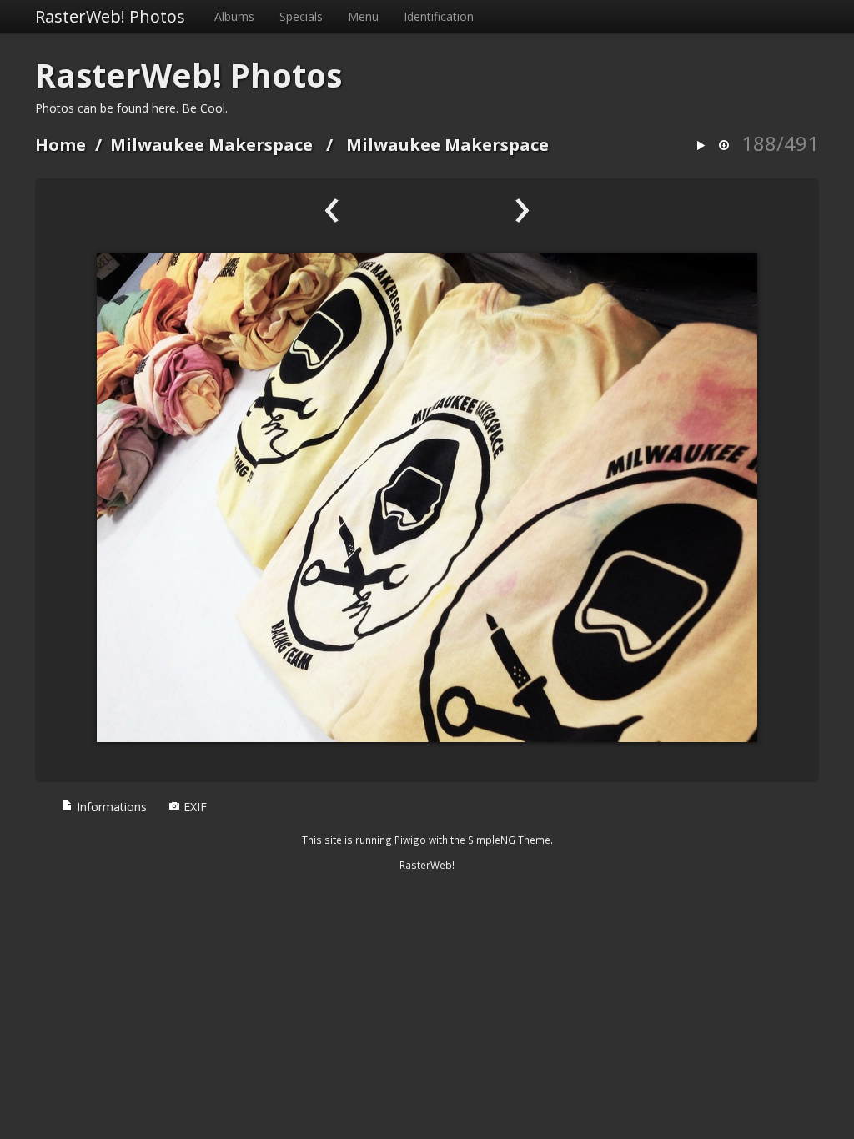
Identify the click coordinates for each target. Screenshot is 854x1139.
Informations (110, 807)
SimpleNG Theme (509, 839)
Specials (301, 16)
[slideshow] (700, 146)
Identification (439, 16)
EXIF (193, 807)
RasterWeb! (427, 864)
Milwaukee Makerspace (211, 144)
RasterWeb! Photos (110, 16)
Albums (234, 16)
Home (60, 144)
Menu (363, 16)
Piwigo (410, 839)
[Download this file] (724, 146)
